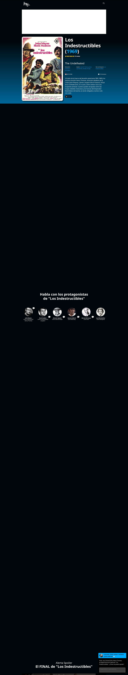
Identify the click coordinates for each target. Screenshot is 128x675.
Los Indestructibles (101, 67)
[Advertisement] (64, 22)
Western (69, 96)
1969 (72, 51)
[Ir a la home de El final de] (26, 4)
